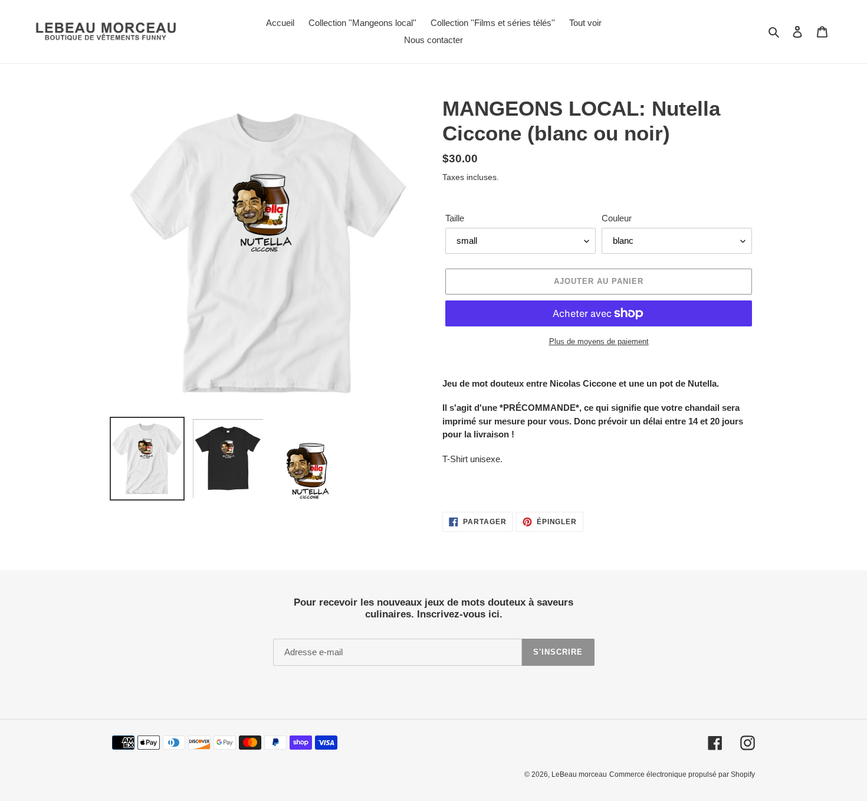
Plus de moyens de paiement (599, 341)
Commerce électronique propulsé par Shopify (682, 774)
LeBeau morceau (579, 774)
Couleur (617, 218)
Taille (454, 218)
